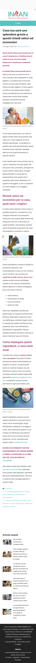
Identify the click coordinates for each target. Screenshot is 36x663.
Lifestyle (8, 488)
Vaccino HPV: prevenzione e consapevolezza (18, 541)
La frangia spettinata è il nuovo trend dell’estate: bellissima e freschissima (16, 495)
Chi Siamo (9, 657)
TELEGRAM (7, 461)
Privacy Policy (25, 657)
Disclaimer (18, 660)
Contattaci (18, 644)
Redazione (16, 657)
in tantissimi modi (20, 442)
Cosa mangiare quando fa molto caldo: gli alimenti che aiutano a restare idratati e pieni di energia (20, 554)
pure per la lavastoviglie (12, 469)
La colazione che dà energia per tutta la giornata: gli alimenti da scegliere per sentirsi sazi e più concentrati (20, 568)
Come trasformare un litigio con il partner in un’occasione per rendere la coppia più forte (17, 503)
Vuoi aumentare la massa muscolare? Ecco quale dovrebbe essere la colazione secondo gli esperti (20, 583)
